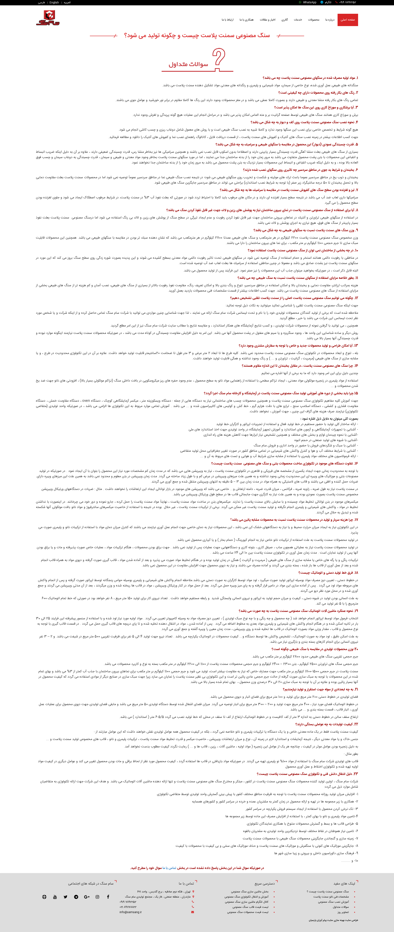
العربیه (67, 2)
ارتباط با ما (228, 19)
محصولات (313, 19)
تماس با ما (169, 868)
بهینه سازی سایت (335, 920)
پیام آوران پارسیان (317, 920)
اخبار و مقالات (267, 19)
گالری (285, 19)
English (55, 2)
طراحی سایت (351, 920)
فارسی (42, 2)
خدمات (298, 19)
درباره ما (329, 19)
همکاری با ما (247, 19)
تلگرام (327, 3)
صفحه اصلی (348, 19)
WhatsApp (309, 3)
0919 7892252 (347, 3)
